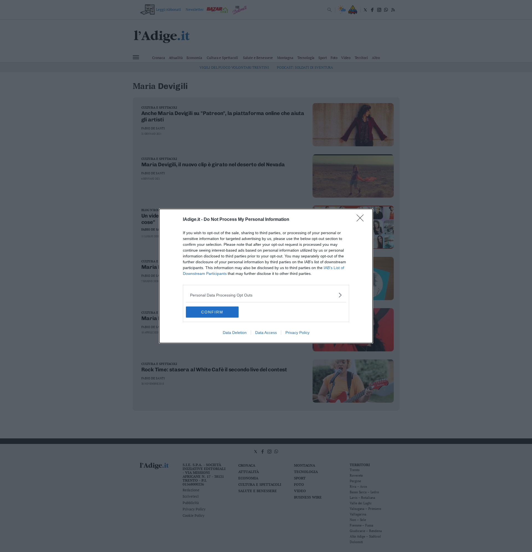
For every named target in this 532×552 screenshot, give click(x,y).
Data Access (266, 332)
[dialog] (266, 276)
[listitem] (266, 295)
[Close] (362, 219)
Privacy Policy (297, 332)
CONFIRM (212, 312)
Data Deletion (235, 332)
